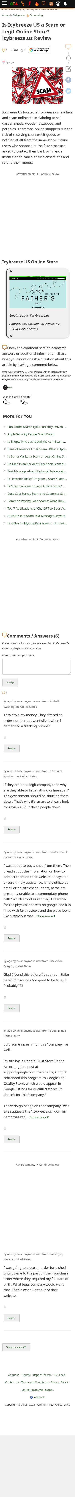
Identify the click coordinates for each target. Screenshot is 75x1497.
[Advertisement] (37, 213)
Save (10, 387)
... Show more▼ (44, 916)
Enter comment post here (18, 655)
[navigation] (68, 58)
